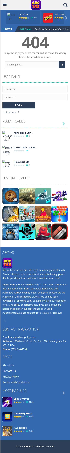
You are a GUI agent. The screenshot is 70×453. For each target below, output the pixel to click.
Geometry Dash (23, 413)
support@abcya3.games (22, 337)
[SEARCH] (62, 64)
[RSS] (4, 320)
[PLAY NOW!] (12, 16)
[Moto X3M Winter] (27, 213)
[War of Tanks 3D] (27, 195)
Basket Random (28, 29)
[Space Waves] (7, 401)
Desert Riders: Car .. (25, 147)
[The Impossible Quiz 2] (59, 195)
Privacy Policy (10, 376)
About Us (8, 365)
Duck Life (23, 14)
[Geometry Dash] (7, 416)
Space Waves (21, 398)
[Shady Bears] (43, 231)
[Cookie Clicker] (10, 195)
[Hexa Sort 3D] (7, 164)
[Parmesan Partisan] (43, 213)
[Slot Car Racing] (59, 231)
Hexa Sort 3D (21, 161)
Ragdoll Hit (20, 427)
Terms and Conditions (15, 382)
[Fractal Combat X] (10, 213)
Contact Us (9, 371)
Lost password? (10, 112)
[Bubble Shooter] (59, 213)
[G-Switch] (43, 195)
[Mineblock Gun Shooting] (7, 138)
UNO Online (61, 14)
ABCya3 (28, 446)
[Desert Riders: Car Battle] (7, 153)
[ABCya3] (36, 4)
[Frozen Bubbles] (10, 231)
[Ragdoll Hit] (7, 430)
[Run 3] (27, 231)
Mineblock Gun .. (23, 132)
